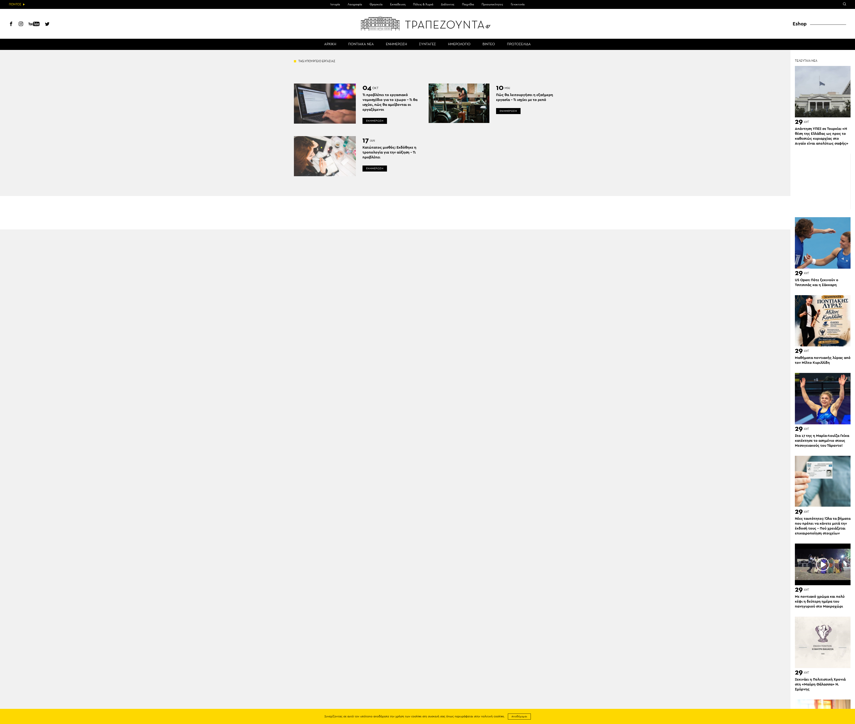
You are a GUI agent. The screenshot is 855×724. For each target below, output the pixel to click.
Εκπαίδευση (397, 4)
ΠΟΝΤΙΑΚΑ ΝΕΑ (361, 44)
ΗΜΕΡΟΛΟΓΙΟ (459, 44)
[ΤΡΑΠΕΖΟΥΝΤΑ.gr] (427, 23)
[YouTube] (34, 24)
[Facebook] (11, 24)
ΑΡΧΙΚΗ (330, 44)
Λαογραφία (355, 4)
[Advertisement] (823, 181)
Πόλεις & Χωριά (423, 4)
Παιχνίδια (468, 4)
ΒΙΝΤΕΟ (488, 44)
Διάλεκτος (447, 4)
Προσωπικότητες (492, 4)
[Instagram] (21, 24)
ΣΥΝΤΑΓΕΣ (427, 44)
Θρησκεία (376, 4)
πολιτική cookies (492, 716)
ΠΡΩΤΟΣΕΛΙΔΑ (519, 44)
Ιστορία (335, 4)
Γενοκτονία (518, 4)
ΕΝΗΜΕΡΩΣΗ (396, 44)
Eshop (800, 23)
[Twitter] (47, 24)
